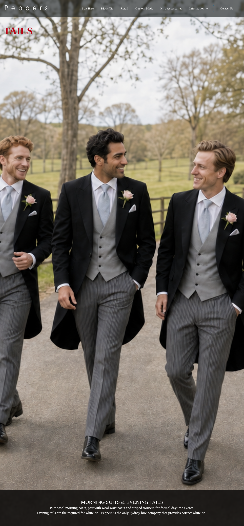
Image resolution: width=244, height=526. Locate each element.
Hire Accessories (171, 8)
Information (197, 8)
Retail (124, 8)
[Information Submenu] (208, 9)
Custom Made (144, 8)
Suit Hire (88, 8)
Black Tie (107, 8)
